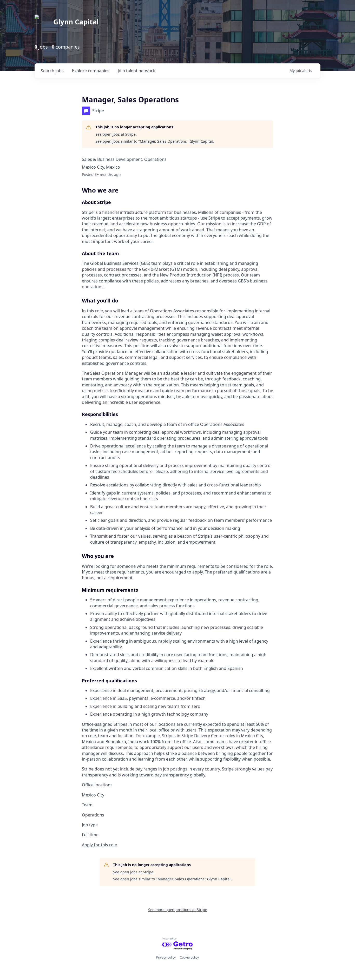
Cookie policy (189, 957)
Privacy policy (166, 957)
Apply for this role (99, 845)
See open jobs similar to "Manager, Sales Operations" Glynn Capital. (154, 141)
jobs (52, 71)
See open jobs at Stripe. (116, 134)
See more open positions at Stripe (177, 909)
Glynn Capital (76, 22)
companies (90, 71)
